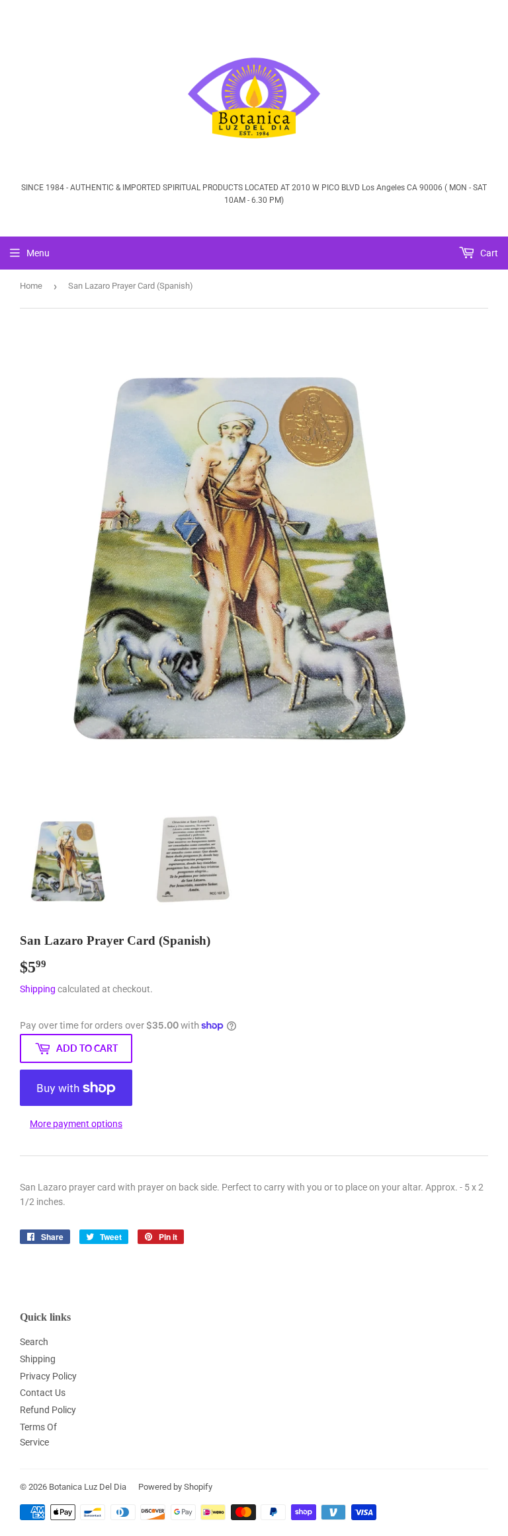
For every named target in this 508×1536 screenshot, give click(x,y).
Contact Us (42, 1392)
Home (31, 286)
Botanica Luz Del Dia (87, 1487)
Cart (488, 253)
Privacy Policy (48, 1376)
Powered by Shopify (175, 1487)
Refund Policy (48, 1410)
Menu (38, 253)
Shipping (38, 989)
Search (34, 1341)
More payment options (76, 1123)
